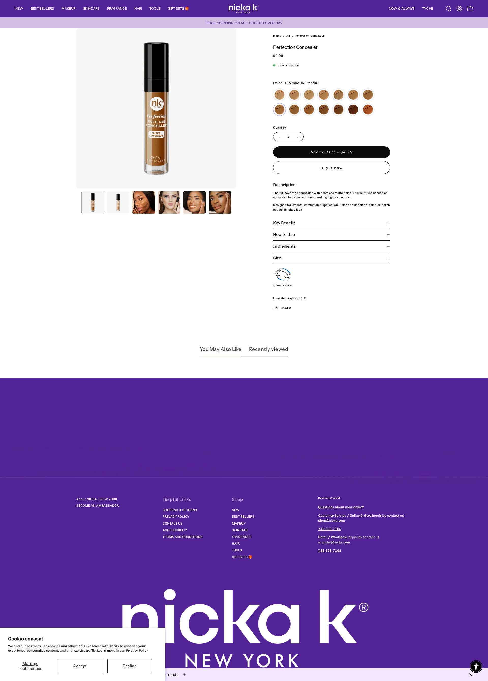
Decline (130, 665)
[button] (448, 8)
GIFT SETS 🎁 (242, 557)
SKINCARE (240, 530)
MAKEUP (239, 523)
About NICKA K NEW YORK (96, 499)
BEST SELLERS (243, 516)
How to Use (284, 234)
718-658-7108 (329, 550)
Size (277, 258)
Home (277, 35)
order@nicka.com (336, 542)
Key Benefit (284, 222)
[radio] (279, 94)
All (288, 35)
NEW (235, 510)
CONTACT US (172, 523)
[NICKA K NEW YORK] (244, 8)
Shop (237, 499)
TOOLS (237, 550)
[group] (244, 22)
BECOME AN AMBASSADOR (97, 506)
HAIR (236, 543)
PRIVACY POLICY (176, 516)
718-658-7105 (329, 529)
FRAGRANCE (242, 537)
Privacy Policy (137, 650)
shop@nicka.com (331, 520)
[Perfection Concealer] (92, 202)
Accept (80, 665)
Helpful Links (177, 499)
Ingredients (284, 246)
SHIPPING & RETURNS (180, 510)
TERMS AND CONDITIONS (182, 537)
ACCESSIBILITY (175, 530)
